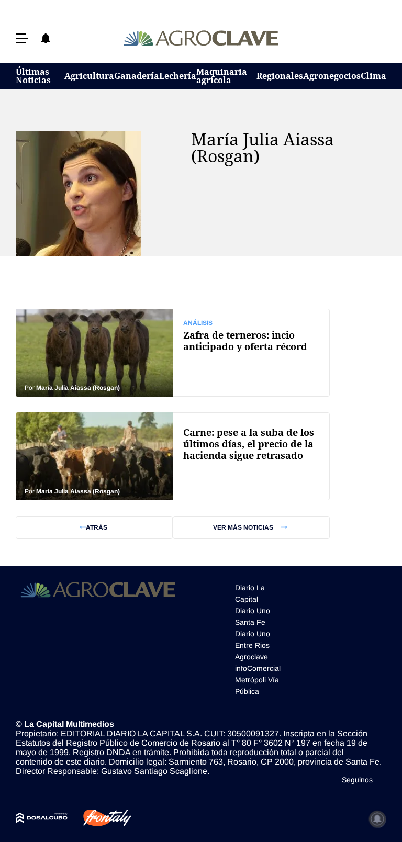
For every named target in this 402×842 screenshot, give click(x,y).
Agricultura (89, 76)
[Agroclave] (201, 38)
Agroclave (251, 657)
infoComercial (258, 668)
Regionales (279, 76)
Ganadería (136, 76)
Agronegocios (332, 76)
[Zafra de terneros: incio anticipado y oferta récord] (172, 352)
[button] (22, 38)
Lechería (177, 76)
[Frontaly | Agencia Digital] (99, 818)
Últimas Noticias (33, 76)
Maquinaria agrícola (221, 76)
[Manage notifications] (377, 819)
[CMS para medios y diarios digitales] (42, 818)
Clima (373, 76)
